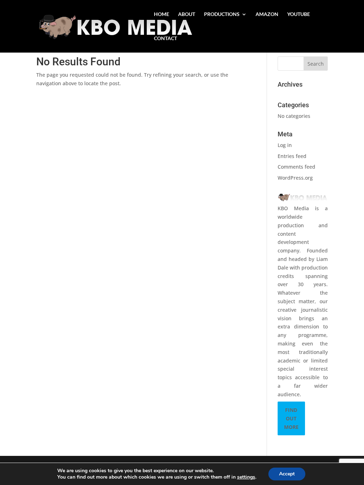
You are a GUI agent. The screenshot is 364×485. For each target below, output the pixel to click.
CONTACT (165, 38)
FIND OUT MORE (291, 418)
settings (246, 477)
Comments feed (296, 166)
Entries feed (292, 156)
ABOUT (186, 14)
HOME (161, 14)
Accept (287, 473)
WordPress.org (295, 177)
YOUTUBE (298, 14)
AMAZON (267, 14)
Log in (285, 145)
